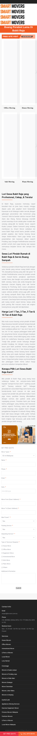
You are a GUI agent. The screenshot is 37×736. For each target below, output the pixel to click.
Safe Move (6, 560)
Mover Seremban (7, 686)
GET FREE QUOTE (9, 734)
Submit (18, 588)
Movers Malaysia (15, 730)
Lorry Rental (6, 661)
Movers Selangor (7, 682)
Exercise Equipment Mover (10, 708)
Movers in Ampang (7, 695)
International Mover (8, 648)
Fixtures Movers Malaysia (10, 712)
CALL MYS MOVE (29, 734)
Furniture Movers (7, 716)
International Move (9, 556)
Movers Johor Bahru (8, 691)
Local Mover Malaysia (9, 724)
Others (5, 567)
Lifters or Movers (7, 653)
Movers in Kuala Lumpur (9, 670)
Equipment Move (8, 553)
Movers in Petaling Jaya (9, 674)
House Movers (6, 640)
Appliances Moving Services (10, 704)
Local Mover (6, 657)
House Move (7, 546)
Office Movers (6, 644)
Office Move (7, 549)
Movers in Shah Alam (8, 678)
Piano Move (6, 564)
